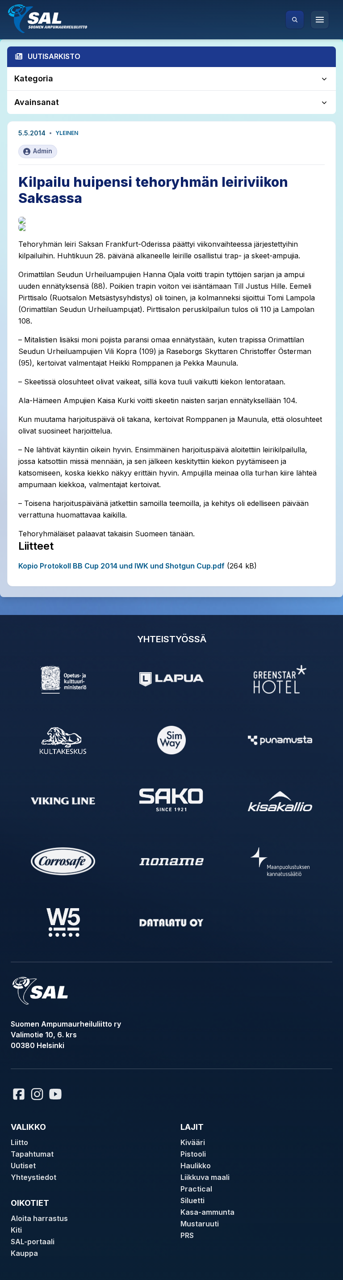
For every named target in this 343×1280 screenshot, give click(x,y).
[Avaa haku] (295, 20)
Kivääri (192, 1142)
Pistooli (193, 1153)
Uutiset (23, 1165)
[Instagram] (37, 1094)
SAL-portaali (32, 1241)
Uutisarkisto (54, 56)
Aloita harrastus (39, 1218)
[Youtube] (56, 1094)
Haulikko (195, 1165)
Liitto (19, 1142)
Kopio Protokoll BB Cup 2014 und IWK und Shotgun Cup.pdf (121, 565)
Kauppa (24, 1253)
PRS (187, 1235)
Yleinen (66, 133)
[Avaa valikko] (320, 20)
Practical (196, 1188)
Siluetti (192, 1200)
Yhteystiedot (33, 1177)
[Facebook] (19, 1094)
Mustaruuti (199, 1223)
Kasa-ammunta (207, 1212)
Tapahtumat (32, 1153)
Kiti (16, 1229)
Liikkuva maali (205, 1177)
